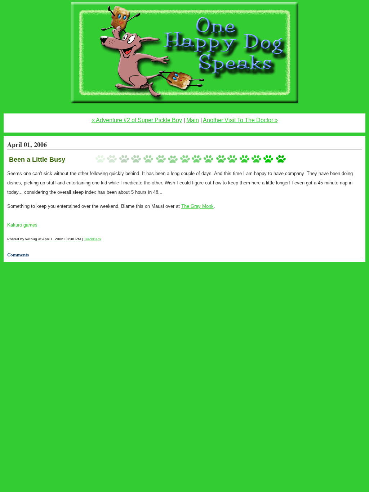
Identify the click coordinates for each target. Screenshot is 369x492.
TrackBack (92, 239)
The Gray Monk (197, 206)
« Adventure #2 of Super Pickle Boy (137, 120)
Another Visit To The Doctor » (240, 120)
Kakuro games (22, 225)
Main (192, 120)
